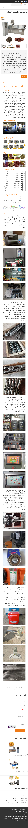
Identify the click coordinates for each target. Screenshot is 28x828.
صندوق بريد (23, 705)
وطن (25, 7)
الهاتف (24, 709)
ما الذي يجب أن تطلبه (21, 713)
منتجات (21, 7)
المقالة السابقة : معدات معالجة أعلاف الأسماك (11, 687)
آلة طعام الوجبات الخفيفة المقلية (20, 755)
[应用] (20, 4)
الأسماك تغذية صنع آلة (13, 7)
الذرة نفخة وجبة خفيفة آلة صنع (21, 771)
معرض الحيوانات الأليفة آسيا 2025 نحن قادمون (13, 798)
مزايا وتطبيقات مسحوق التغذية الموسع (13, 802)
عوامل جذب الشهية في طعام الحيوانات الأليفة (13, 800)
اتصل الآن (23, 76)
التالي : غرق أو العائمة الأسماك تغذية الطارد (10, 690)
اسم (24, 701)
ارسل (19, 730)
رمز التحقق (23, 724)
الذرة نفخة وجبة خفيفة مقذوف (21, 788)
